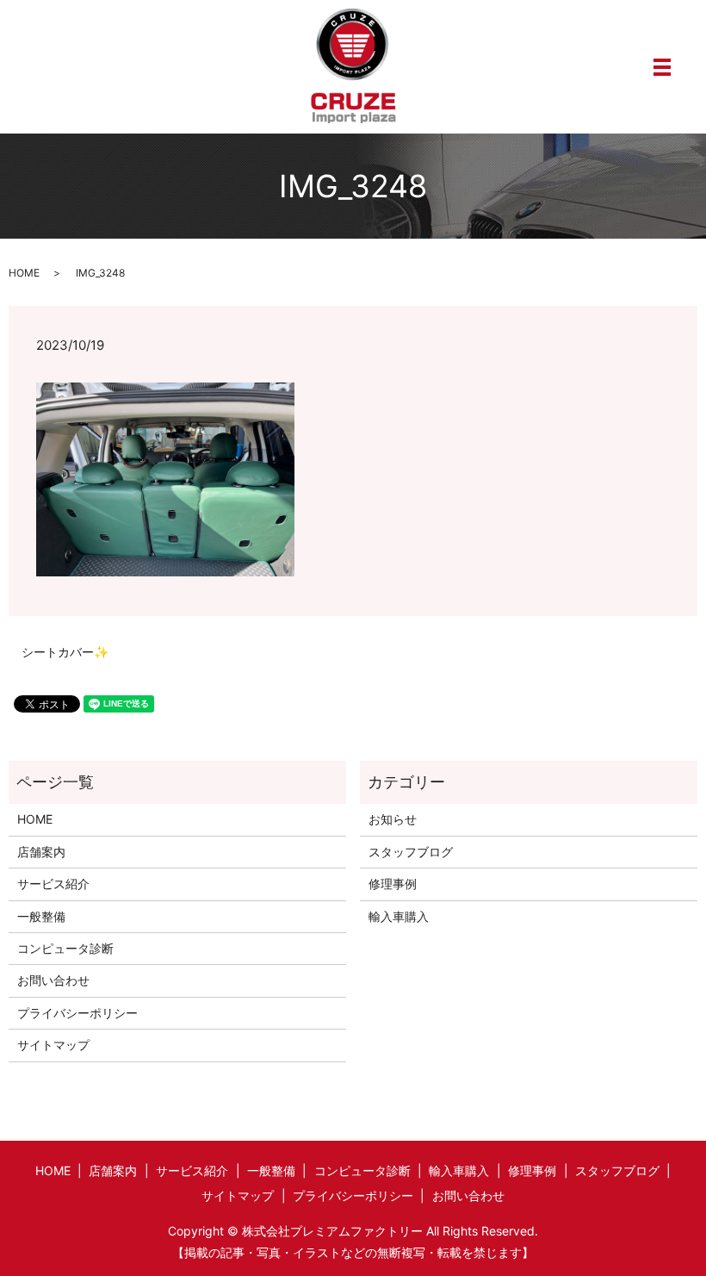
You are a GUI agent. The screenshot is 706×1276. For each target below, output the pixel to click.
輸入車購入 (398, 916)
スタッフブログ (410, 851)
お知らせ (392, 819)
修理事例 (392, 883)
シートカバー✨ (65, 651)
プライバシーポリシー (77, 1012)
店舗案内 (41, 851)
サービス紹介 (53, 883)
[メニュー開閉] (662, 67)
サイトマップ (53, 1044)
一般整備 (41, 916)
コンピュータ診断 (65, 948)
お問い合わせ (53, 980)
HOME (24, 272)
